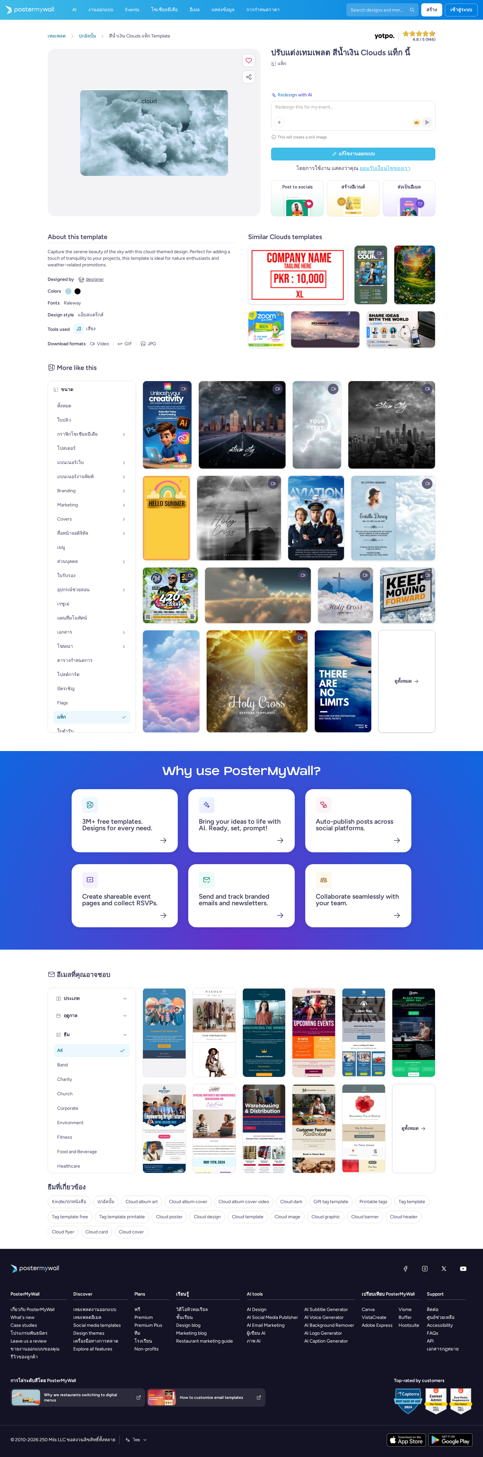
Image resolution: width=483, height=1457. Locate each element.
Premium (143, 1317)
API (430, 1341)
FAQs (432, 1333)
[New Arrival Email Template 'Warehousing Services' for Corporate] (264, 1128)
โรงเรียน (143, 1341)
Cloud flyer (63, 1232)
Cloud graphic (325, 1217)
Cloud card (96, 1232)
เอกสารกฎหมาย (443, 1349)
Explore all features (92, 1349)
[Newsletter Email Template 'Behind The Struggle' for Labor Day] (363, 1032)
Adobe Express (377, 1325)
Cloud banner (365, 1217)
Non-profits (146, 1349)
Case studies (24, 1325)
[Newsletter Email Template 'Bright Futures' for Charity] (164, 1128)
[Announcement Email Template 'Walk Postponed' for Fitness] (164, 1032)
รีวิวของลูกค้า (24, 1357)
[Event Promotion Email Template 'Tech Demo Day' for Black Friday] (413, 1032)
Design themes (88, 1333)
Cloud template (248, 1217)
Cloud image (287, 1217)
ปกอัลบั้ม (105, 1201)
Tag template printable (122, 1217)
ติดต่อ (432, 1309)
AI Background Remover (329, 1325)
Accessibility (440, 1325)
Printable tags (373, 1201)
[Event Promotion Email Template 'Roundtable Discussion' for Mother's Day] (214, 1128)
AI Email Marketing (266, 1325)
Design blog (188, 1325)
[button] (248, 60)
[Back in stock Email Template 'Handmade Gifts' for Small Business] (313, 1128)
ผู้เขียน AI (256, 1333)
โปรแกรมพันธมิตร (29, 1333)
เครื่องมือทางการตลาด (95, 1341)
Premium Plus (148, 1325)
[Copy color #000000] (77, 291)
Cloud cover (131, 1232)
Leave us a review (29, 1341)
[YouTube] (463, 1268)
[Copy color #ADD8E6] (68, 291)
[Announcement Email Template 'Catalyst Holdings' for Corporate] (264, 1032)
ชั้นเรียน (184, 1317)
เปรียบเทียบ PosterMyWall (388, 1294)
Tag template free (70, 1217)
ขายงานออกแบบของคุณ (35, 1349)
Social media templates (97, 1325)
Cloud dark (291, 1201)
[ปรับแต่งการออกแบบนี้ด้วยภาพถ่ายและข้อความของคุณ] (154, 132)
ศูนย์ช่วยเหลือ (440, 1317)
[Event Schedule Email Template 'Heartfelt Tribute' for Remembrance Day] (363, 1128)
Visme (405, 1309)
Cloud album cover (188, 1201)
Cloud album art (142, 1201)
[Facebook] (405, 1268)
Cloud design (207, 1217)
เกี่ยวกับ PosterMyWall (33, 1309)
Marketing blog (191, 1333)
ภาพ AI (254, 1341)
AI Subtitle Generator (326, 1309)
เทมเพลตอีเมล (87, 1317)
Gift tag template (330, 1201)
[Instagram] (424, 1268)
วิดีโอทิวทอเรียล (192, 1309)
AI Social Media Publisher (272, 1317)
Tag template (412, 1201)
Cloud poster (169, 1217)
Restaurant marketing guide (204, 1341)
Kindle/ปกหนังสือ (69, 1201)
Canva (368, 1309)
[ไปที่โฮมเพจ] (27, 9)
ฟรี (137, 1309)
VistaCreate (374, 1317)
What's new (22, 1317)
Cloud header (404, 1217)
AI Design (256, 1309)
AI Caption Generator (326, 1341)
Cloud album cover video (243, 1201)
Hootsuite (409, 1325)
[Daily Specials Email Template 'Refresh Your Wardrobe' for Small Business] (214, 1032)
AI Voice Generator (324, 1317)
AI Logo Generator (323, 1333)
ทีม (137, 1333)
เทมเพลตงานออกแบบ (94, 1309)
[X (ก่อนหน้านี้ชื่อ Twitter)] (443, 1268)
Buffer (405, 1317)
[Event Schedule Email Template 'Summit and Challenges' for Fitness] (313, 1032)
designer (95, 279)
